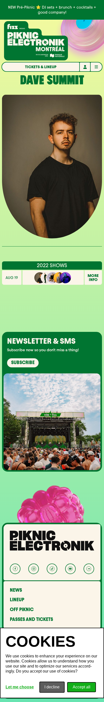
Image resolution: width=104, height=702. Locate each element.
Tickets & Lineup (41, 67)
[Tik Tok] (52, 569)
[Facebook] (15, 569)
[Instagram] (33, 569)
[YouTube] (70, 569)
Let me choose (20, 687)
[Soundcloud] (89, 569)
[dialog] (52, 663)
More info (93, 278)
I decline (52, 687)
